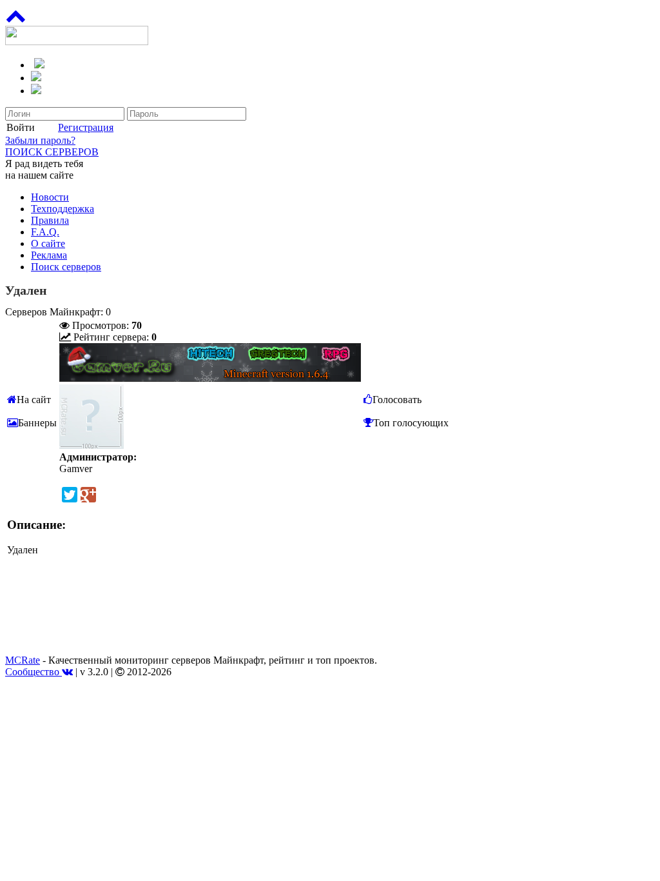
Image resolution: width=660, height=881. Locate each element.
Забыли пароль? (40, 140)
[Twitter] (69, 494)
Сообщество (33, 671)
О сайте (48, 243)
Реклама (49, 255)
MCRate (22, 660)
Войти (20, 127)
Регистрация (85, 127)
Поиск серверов (66, 266)
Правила (50, 220)
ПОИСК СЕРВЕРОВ (52, 151)
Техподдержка (62, 208)
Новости (50, 197)
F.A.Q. (45, 231)
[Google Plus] (88, 494)
